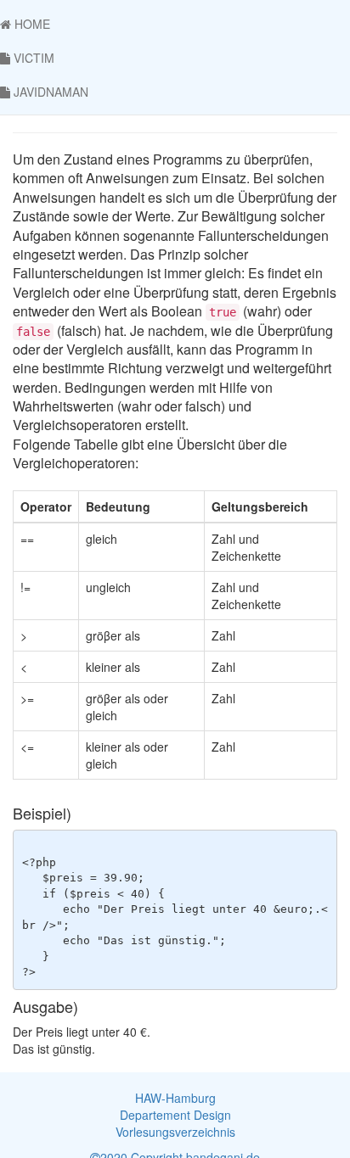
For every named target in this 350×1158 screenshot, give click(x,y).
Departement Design (175, 1114)
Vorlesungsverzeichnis (175, 1131)
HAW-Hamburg (175, 1097)
